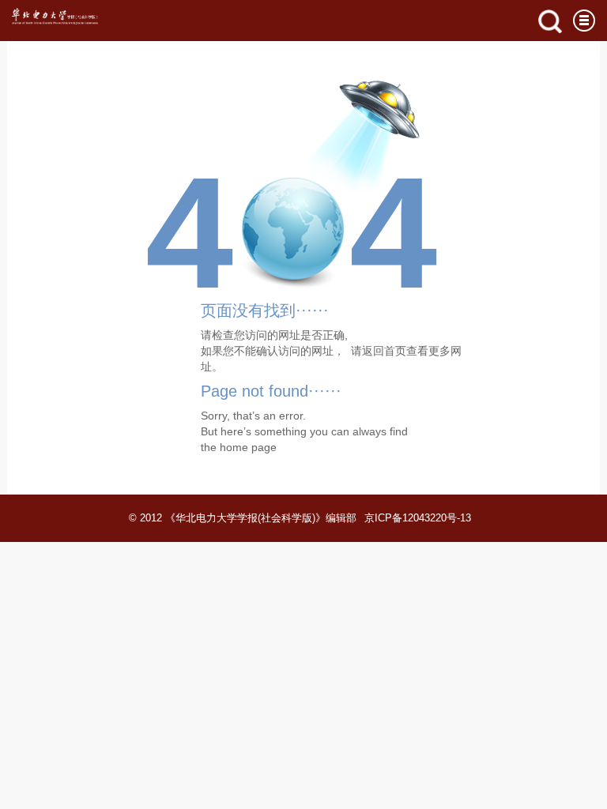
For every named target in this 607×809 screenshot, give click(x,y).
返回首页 (384, 350)
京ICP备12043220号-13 (417, 518)
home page (248, 447)
